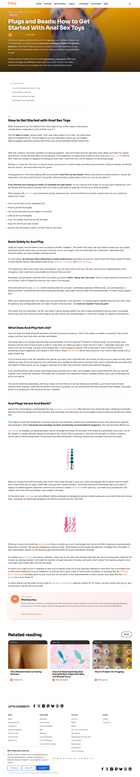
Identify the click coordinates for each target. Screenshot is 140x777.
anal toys (29, 193)
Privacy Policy (13, 733)
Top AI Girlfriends (46, 740)
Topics (72, 4)
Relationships (76, 744)
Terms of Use (13, 737)
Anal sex (28, 12)
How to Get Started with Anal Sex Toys (26, 88)
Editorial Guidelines (15, 730)
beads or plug (116, 156)
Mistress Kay (19, 35)
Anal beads (13, 431)
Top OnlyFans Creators (48, 744)
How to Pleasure (77, 751)
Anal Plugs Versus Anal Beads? (23, 100)
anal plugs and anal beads (65, 409)
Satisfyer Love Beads (63, 262)
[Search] (130, 4)
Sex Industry (75, 733)
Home (38, 4)
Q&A (106, 4)
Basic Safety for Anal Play (21, 92)
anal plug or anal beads (62, 583)
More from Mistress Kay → (32, 614)
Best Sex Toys (45, 751)
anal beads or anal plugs (54, 59)
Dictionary (83, 4)
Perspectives (76, 747)
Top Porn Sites (45, 747)
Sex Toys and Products (79, 730)
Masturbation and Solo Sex (81, 737)
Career (105, 719)
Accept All (43, 768)
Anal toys (36, 12)
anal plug (42, 544)
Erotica (73, 726)
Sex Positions (60, 4)
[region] (28, 760)
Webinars (43, 733)
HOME (10, 12)
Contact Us (107, 722)
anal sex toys (53, 40)
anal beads (76, 487)
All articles (19, 12)
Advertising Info (13, 722)
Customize (14, 768)
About (10, 719)
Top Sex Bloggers (46, 726)
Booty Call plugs (84, 262)
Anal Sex (74, 719)
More (126, 634)
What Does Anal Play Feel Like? (23, 96)
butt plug (28, 557)
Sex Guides (96, 4)
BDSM (73, 722)
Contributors (12, 726)
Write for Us (12, 740)
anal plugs (29, 496)
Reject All (28, 768)
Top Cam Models (46, 737)
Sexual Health (76, 740)
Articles (47, 4)
